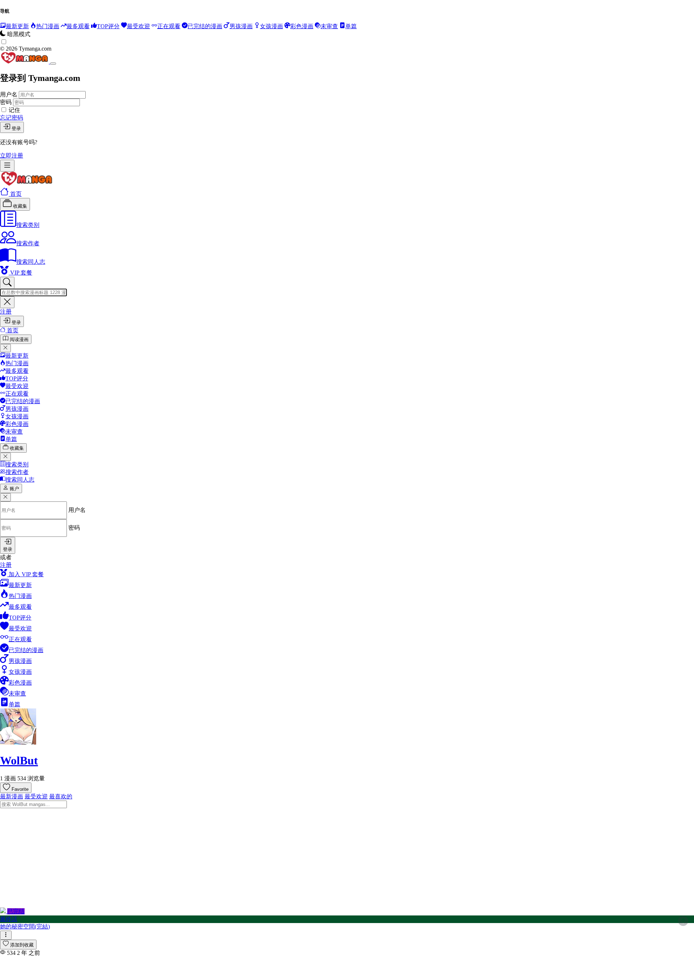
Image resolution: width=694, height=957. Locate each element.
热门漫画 (17, 363)
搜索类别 (27, 225)
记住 (14, 110)
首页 (15, 194)
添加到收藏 (22, 945)
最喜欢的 (60, 796)
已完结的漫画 (22, 401)
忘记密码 (11, 118)
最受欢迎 (17, 386)
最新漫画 (11, 796)
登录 (16, 128)
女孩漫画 (17, 416)
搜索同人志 (30, 262)
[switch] (3, 41)
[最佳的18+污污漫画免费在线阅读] (26, 184)
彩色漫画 (17, 424)
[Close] (53, 63)
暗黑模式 (18, 34)
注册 (6, 312)
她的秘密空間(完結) (25, 926)
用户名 (8, 94)
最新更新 (17, 356)
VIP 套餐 (20, 273)
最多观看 (17, 371)
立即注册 (11, 155)
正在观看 (17, 394)
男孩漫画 (17, 409)
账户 (14, 488)
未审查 (14, 431)
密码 (6, 102)
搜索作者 (27, 243)
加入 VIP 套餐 (25, 574)
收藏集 (19, 206)
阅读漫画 (19, 339)
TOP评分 (16, 378)
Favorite (20, 789)
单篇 (11, 439)
